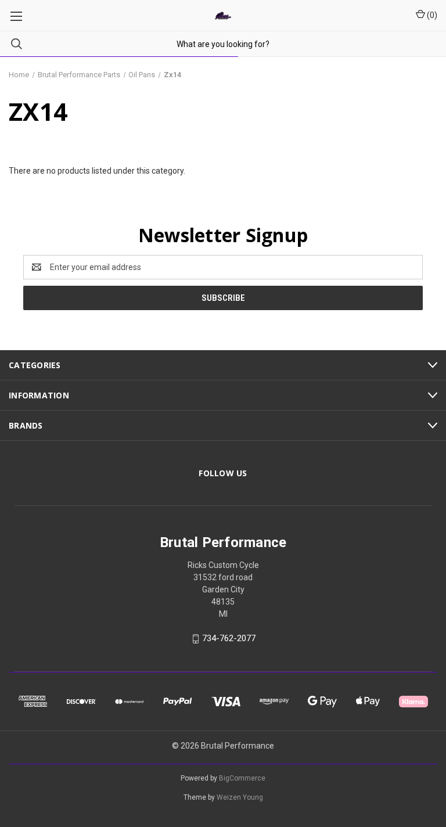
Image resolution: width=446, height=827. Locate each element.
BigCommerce (242, 778)
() (431, 15)
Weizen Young (240, 797)
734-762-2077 (229, 639)
